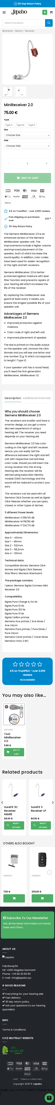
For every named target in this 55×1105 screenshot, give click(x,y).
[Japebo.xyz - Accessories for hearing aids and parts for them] (19, 12)
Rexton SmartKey (39, 882)
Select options (16, 825)
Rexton (19, 30)
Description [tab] (13, 398)
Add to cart (29, 178)
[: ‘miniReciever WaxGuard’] (14, 898)
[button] (4, 12)
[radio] (9, 125)
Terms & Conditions (14, 1029)
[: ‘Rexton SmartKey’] (42, 898)
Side (6, 140)
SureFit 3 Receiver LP (38, 808)
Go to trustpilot (27, 679)
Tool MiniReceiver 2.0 (12, 737)
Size (6, 130)
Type (6, 120)
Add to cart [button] (16, 752)
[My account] (44, 12)
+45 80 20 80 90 (21, 974)
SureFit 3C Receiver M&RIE (11, 810)
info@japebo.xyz (21, 978)
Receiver (29, 30)
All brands (7, 30)
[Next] (48, 59)
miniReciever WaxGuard (12, 882)
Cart (15, 1079)
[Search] (49, 23)
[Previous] (7, 59)
